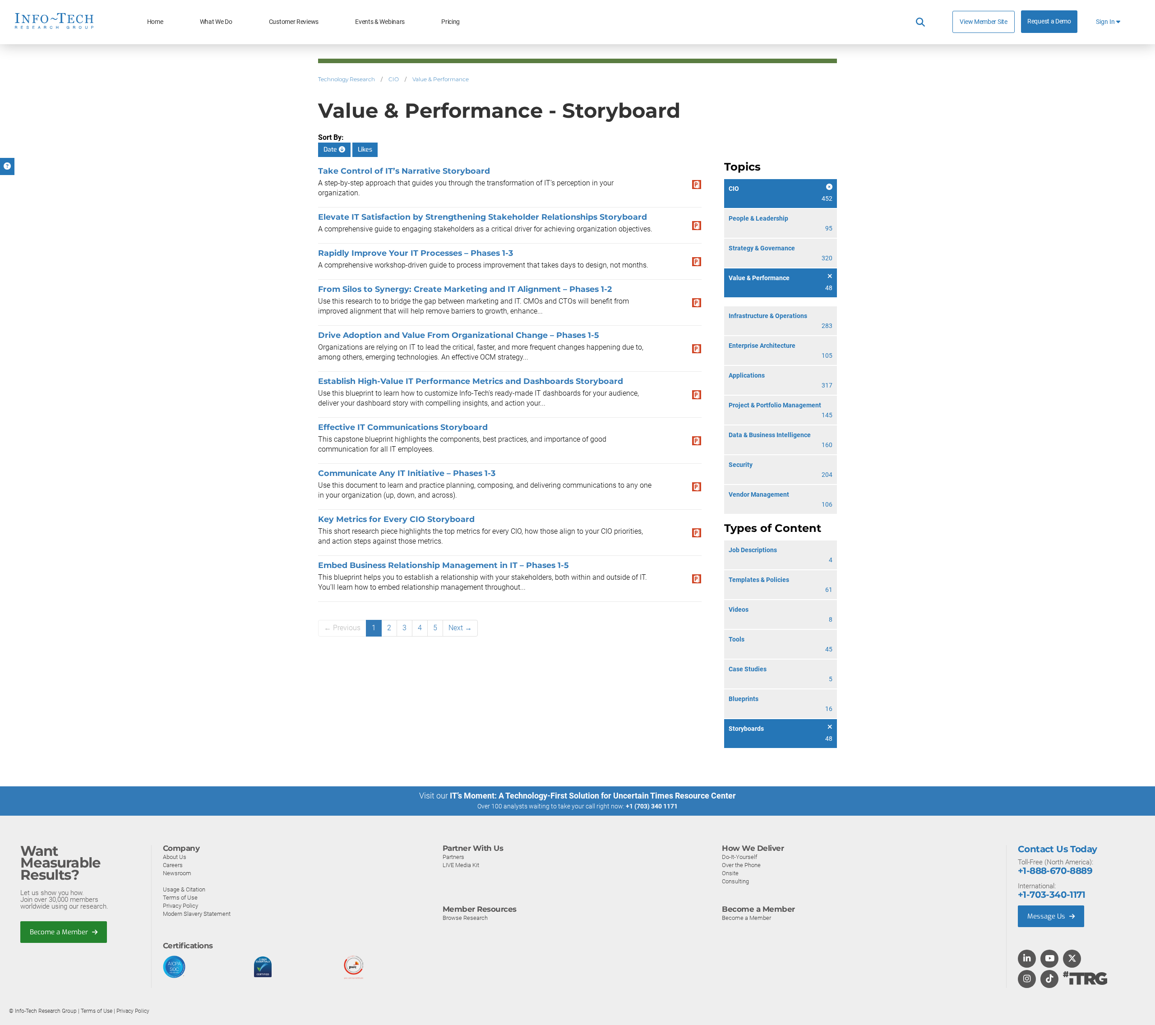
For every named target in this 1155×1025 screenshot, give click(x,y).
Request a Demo (1049, 21)
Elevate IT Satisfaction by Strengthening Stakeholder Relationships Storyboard (482, 217)
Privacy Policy (180, 905)
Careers (173, 865)
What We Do (216, 22)
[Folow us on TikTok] (1049, 979)
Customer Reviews (294, 22)
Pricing (450, 22)
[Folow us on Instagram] (1027, 979)
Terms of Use (180, 897)
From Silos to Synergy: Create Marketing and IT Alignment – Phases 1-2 (465, 289)
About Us (174, 857)
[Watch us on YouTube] (1049, 959)
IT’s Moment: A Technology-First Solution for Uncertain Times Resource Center (593, 795)
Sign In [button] (1106, 22)
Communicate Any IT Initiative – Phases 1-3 (406, 473)
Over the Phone (741, 865)
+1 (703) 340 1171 (652, 806)
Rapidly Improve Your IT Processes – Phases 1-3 (415, 253)
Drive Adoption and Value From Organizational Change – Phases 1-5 (458, 335)
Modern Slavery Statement (197, 913)
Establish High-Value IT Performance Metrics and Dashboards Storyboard (470, 381)
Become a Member (60, 932)
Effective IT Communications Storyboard (403, 427)
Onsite (730, 873)
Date (331, 149)
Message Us (1047, 916)
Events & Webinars (380, 22)
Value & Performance (440, 79)
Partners (453, 857)
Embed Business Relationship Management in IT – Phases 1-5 (443, 565)
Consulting (735, 881)
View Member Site (983, 21)
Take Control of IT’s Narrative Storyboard (404, 170)
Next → (460, 627)
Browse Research (465, 917)
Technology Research (346, 79)
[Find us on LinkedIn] (1027, 959)
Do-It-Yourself (739, 857)
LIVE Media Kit (461, 865)
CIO (393, 79)
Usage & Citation (184, 889)
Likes (365, 149)
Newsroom (177, 873)
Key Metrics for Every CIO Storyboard (396, 519)
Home (155, 22)
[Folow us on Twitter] (1072, 959)
